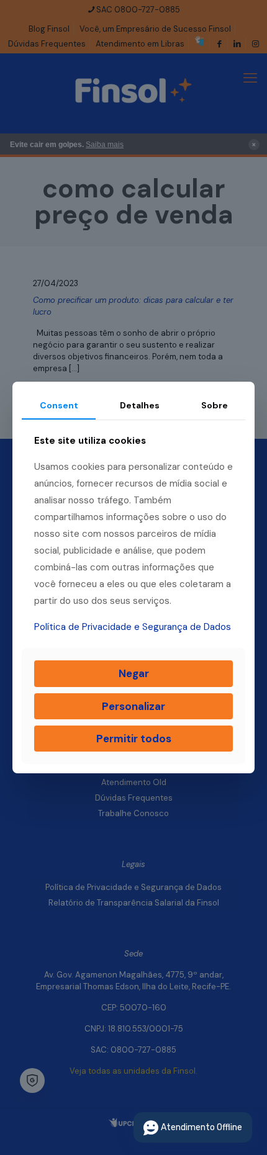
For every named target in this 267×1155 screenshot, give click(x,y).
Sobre (214, 405)
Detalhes (140, 405)
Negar (134, 673)
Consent (59, 405)
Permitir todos (133, 738)
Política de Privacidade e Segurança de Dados (132, 627)
